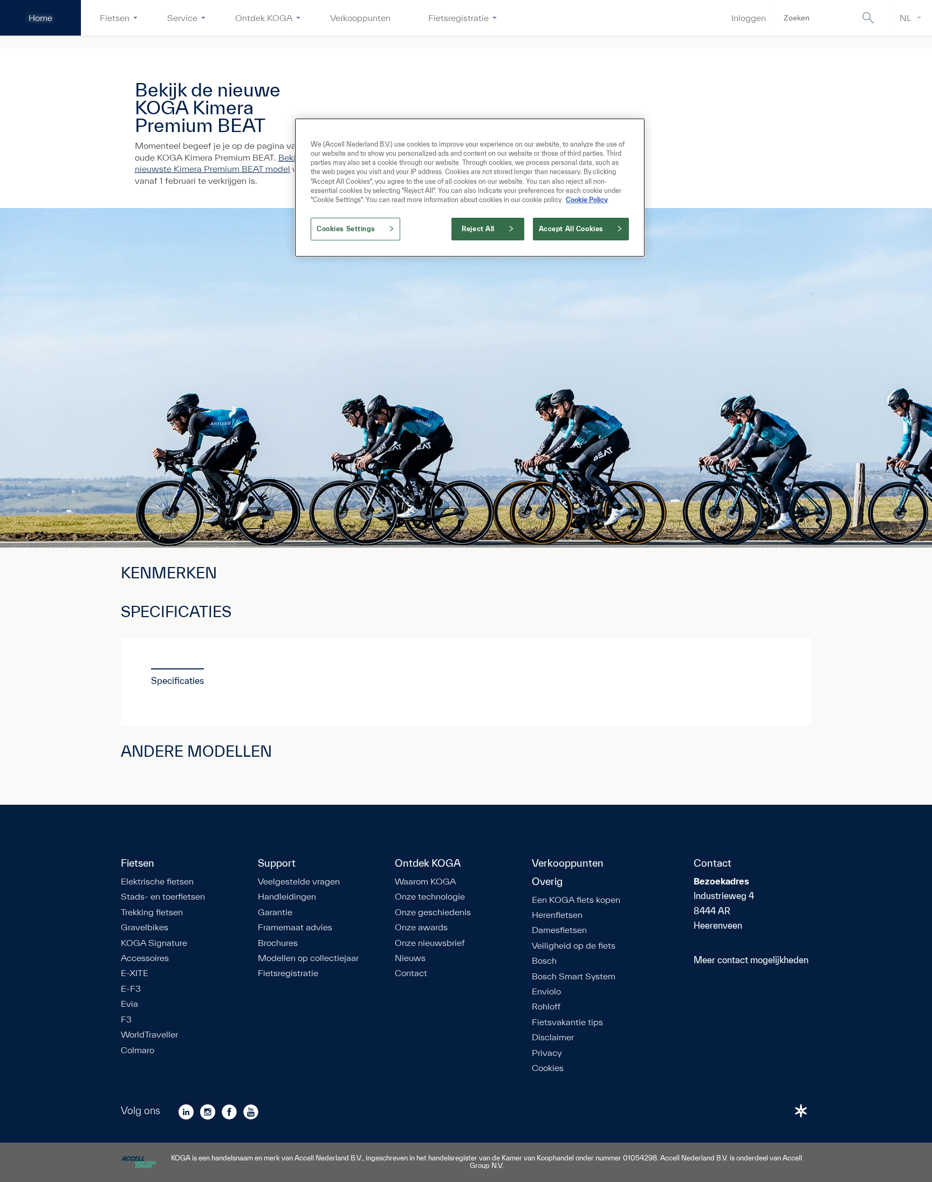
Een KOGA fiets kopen (576, 899)
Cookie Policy (587, 199)
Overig (547, 882)
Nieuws (410, 957)
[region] (469, 187)
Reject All (478, 228)
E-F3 (131, 988)
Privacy (546, 1052)
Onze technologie (430, 896)
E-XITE (134, 973)
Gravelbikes (144, 927)
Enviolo (546, 991)
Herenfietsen (557, 914)
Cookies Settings (346, 228)
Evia (129, 1003)
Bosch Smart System (573, 976)
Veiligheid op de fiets (573, 945)
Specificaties (177, 680)
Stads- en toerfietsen (163, 896)
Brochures (278, 942)
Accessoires (145, 957)
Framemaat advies (295, 927)
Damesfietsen (559, 929)
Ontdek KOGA (263, 17)
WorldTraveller (149, 1034)
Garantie (275, 912)
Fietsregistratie (458, 17)
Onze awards (421, 927)
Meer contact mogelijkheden (751, 960)
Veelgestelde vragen (299, 881)
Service (182, 17)
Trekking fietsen (152, 912)
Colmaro (137, 1050)
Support (277, 863)
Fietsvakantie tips (567, 1022)
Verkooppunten (360, 17)
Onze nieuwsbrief (430, 942)
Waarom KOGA (425, 881)
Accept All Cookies (571, 228)
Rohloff (546, 1006)
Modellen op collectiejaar (308, 957)
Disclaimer (553, 1037)
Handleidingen (287, 896)
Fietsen (114, 17)
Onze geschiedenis (433, 912)
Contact (411, 973)
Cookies (548, 1067)
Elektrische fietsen (157, 881)
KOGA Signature (154, 942)
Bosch (544, 960)
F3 (126, 1019)
